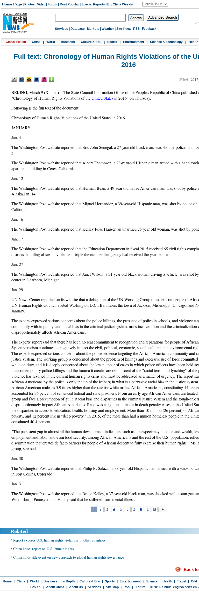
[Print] (29, 79)
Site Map (112, 587)
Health (193, 42)
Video (41, 4)
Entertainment (133, 42)
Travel (181, 581)
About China (55, 587)
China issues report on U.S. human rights (43, 548)
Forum (52, 4)
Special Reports (93, 4)
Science (152, 581)
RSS (136, 29)
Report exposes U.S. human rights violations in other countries (59, 540)
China (36, 42)
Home (7, 581)
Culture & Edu (91, 42)
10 (154, 509)
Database (77, 29)
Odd (194, 581)
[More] (51, 79)
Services (61, 29)
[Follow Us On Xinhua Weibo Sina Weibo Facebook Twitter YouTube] (155, 4)
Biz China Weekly (120, 4)
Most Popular (69, 4)
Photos (29, 4)
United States (102, 98)
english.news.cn (185, 587)
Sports (112, 42)
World (50, 42)
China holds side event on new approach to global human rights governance (68, 557)
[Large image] (44, 79)
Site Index (123, 29)
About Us (76, 587)
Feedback (149, 29)
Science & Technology (166, 42)
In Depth (68, 581)
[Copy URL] (36, 79)
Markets (93, 29)
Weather (108, 29)
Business (68, 42)
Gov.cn (35, 587)
